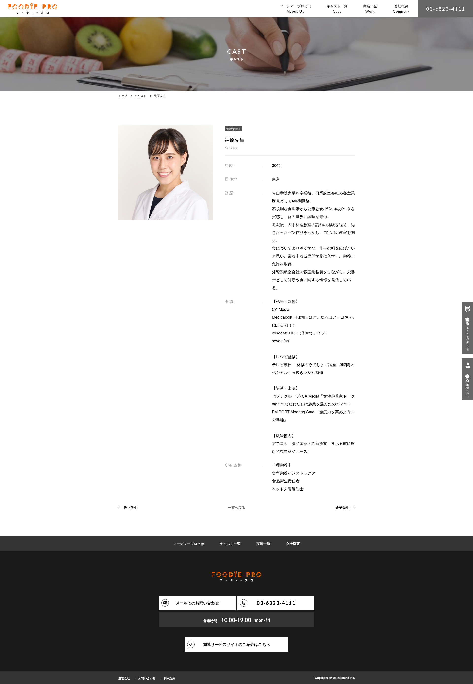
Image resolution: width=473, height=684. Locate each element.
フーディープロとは (188, 543)
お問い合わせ (147, 678)
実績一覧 (263, 543)
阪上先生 (130, 507)
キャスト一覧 (230, 543)
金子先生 (342, 507)
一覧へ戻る (236, 507)
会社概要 (293, 543)
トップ (122, 95)
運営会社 (124, 678)
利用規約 (169, 678)
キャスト (140, 95)
